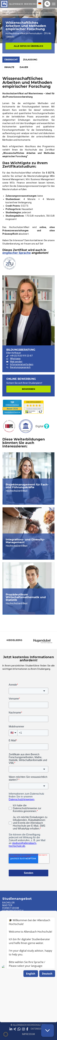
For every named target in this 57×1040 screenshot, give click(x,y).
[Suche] (47, 4)
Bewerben (28, 389)
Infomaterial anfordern (21, 364)
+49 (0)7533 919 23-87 (21, 356)
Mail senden (16, 361)
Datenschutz (38, 1029)
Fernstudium (10, 908)
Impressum (28, 1034)
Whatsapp (15, 358)
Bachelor (8, 903)
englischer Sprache (16, 253)
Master (7, 905)
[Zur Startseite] (19, 3)
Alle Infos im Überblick (28, 46)
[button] (5, 1034)
